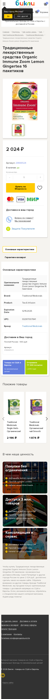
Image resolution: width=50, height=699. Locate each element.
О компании (6, 634)
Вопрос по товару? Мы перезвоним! (24, 219)
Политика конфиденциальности (15, 638)
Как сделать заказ (9, 621)
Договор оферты (29, 625)
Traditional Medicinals (34, 35)
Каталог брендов (9, 629)
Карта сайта (8, 682)
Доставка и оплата (28, 621)
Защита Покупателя (23, 228)
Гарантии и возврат (15, 257)
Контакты (18, 634)
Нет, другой (22, 16)
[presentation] (3, 419)
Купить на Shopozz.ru (20, 187)
